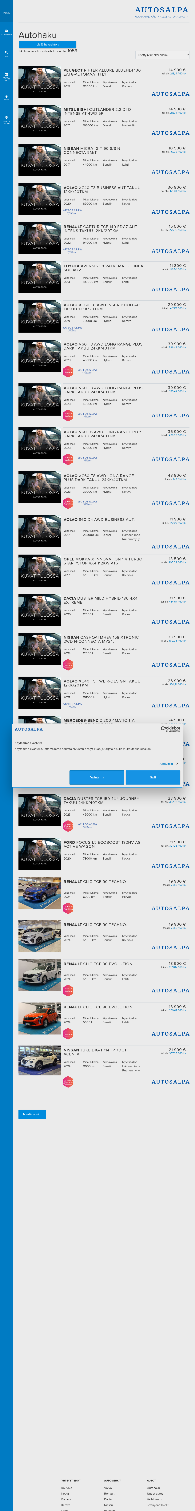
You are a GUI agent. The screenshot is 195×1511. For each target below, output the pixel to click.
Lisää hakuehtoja (48, 44)
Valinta (94, 777)
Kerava (65, 1505)
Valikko (6, 12)
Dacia (108, 1499)
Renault (109, 1493)
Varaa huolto (6, 79)
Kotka (65, 1493)
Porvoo (66, 1499)
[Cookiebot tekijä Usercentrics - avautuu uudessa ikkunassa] (163, 729)
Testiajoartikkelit (158, 1505)
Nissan (108, 1505)
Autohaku (6, 34)
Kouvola (66, 1487)
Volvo (108, 1487)
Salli (153, 777)
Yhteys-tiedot (6, 122)
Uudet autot (155, 1493)
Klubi (6, 99)
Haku (6, 56)
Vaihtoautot (154, 1499)
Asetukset (166, 763)
